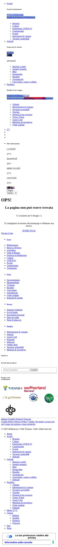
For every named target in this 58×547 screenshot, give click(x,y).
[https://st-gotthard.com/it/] (11, 402)
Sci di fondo (12, 312)
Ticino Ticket (18, 117)
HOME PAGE (29, 230)
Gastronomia (18, 31)
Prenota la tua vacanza (22, 114)
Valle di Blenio (13, 253)
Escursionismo (13, 280)
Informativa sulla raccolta (18, 542)
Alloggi (15, 104)
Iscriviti (34, 370)
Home (9, 434)
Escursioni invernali (15, 315)
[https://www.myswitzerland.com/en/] (34, 391)
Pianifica (10, 84)
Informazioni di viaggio (22, 107)
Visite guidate (18, 125)
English (11, 419)
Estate (9, 274)
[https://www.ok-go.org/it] (10, 416)
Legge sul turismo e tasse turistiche (20, 424)
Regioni (15, 23)
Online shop (12, 344)
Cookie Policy (7, 421)
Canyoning (12, 290)
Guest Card (17, 120)
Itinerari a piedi (19, 66)
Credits (31, 421)
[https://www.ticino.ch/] (12, 391)
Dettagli (15, 457)
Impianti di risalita (15, 298)
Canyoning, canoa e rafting (24, 82)
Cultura (15, 26)
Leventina (11, 250)
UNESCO (11, 260)
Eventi (15, 33)
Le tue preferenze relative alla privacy (31, 536)
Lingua (10, 190)
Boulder (16, 77)
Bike (14, 71)
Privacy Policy (20, 421)
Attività (10, 41)
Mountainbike (13, 282)
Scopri (10, 3)
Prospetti (10, 339)
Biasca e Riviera (14, 247)
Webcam (10, 342)
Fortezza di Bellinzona (17, 255)
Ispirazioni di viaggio (21, 36)
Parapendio (17, 74)
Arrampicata (17, 79)
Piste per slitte (13, 317)
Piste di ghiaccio (14, 320)
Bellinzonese (12, 245)
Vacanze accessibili (20, 109)
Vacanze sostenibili (20, 39)
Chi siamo (39, 421)
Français (27, 419)
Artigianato (12, 268)
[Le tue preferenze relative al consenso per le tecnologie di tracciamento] (53, 542)
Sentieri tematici (19, 69)
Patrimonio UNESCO (22, 28)
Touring (15, 112)
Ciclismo (11, 285)
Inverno (9, 304)
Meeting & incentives (16, 350)
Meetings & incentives (22, 122)
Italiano (4, 419)
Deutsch (19, 419)
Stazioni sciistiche (15, 310)
